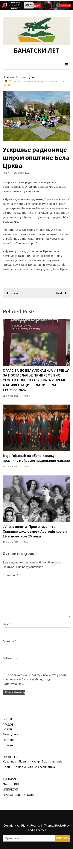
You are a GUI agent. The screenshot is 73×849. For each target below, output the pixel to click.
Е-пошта (9, 641)
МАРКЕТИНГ (11, 784)
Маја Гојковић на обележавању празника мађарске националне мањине (36, 458)
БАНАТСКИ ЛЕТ (37, 50)
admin (6, 172)
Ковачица (9, 745)
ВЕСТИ (7, 719)
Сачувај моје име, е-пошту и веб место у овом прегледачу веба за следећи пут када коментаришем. (34, 679)
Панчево (8, 740)
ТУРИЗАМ (9, 778)
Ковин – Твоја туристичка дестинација (29, 767)
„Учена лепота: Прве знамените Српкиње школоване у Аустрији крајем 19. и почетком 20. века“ (35, 531)
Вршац (7, 729)
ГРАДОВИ (9, 724)
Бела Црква (10, 734)
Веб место (10, 658)
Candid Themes (36, 830)
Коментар (10, 575)
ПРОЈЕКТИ (10, 757)
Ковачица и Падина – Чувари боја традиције (32, 761)
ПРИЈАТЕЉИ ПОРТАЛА (18, 795)
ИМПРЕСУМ (10, 789)
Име (6, 624)
